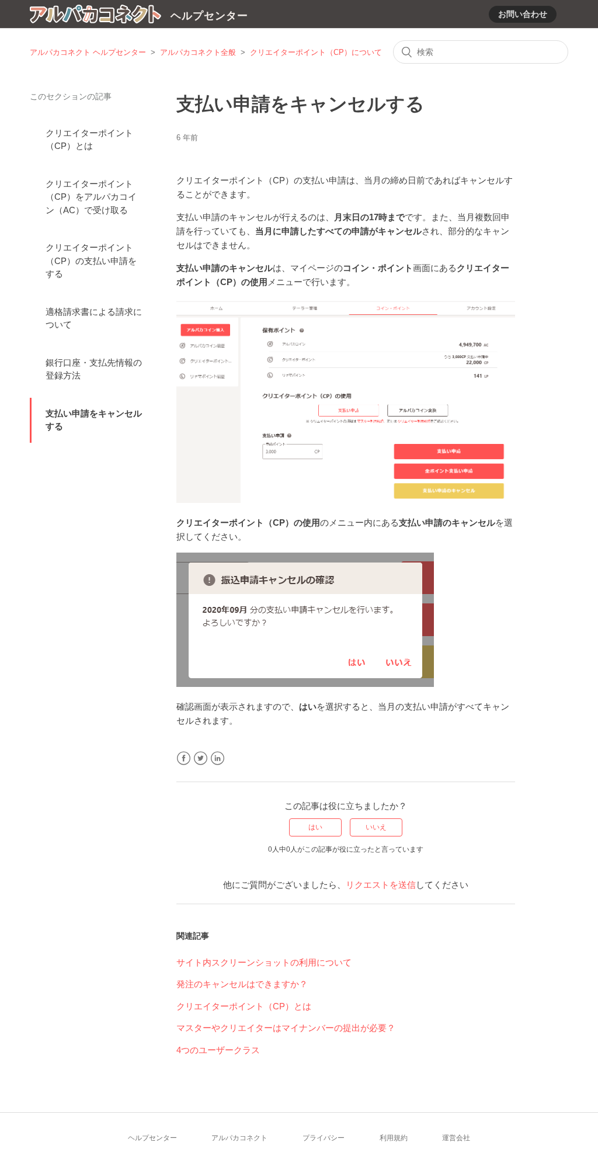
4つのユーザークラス (218, 1050)
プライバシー (324, 1138)
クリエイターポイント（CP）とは (89, 139)
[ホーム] (95, 16)
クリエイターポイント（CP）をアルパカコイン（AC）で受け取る (91, 197)
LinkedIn (217, 758)
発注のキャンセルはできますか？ (242, 984)
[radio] (315, 827)
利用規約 (394, 1138)
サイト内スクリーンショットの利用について (264, 962)
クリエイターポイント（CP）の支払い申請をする (91, 260)
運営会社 (456, 1138)
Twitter (200, 758)
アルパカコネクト (239, 1138)
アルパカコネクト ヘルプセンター (88, 52)
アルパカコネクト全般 (198, 52)
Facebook (183, 758)
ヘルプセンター (152, 1138)
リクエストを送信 (381, 885)
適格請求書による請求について (94, 318)
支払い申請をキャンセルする (94, 420)
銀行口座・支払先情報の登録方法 (94, 369)
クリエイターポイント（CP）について (316, 52)
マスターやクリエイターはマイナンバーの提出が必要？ (285, 1028)
